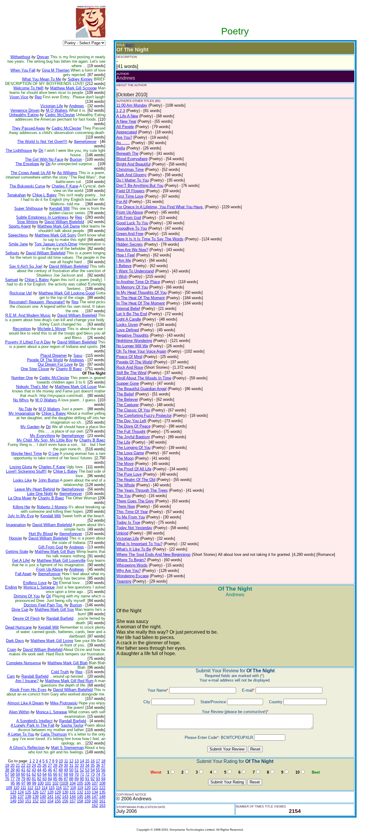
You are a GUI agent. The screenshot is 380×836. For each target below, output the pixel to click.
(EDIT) (130, 45)
